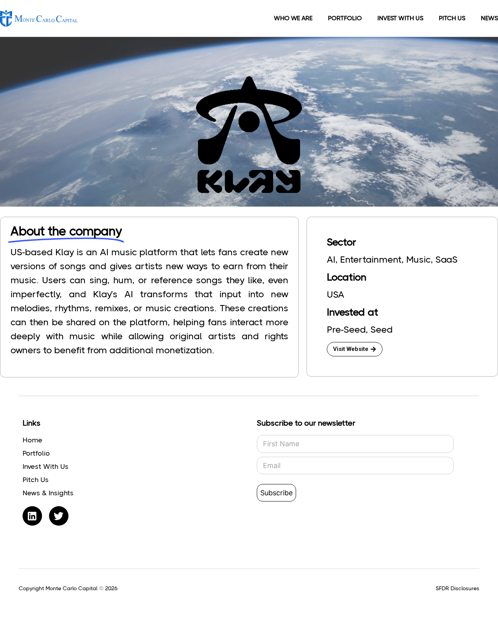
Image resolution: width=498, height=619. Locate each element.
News (489, 18)
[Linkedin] (32, 516)
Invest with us (400, 18)
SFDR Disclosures (457, 588)
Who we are (293, 18)
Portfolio (345, 18)
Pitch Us (452, 18)
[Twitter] (58, 516)
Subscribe (276, 493)
